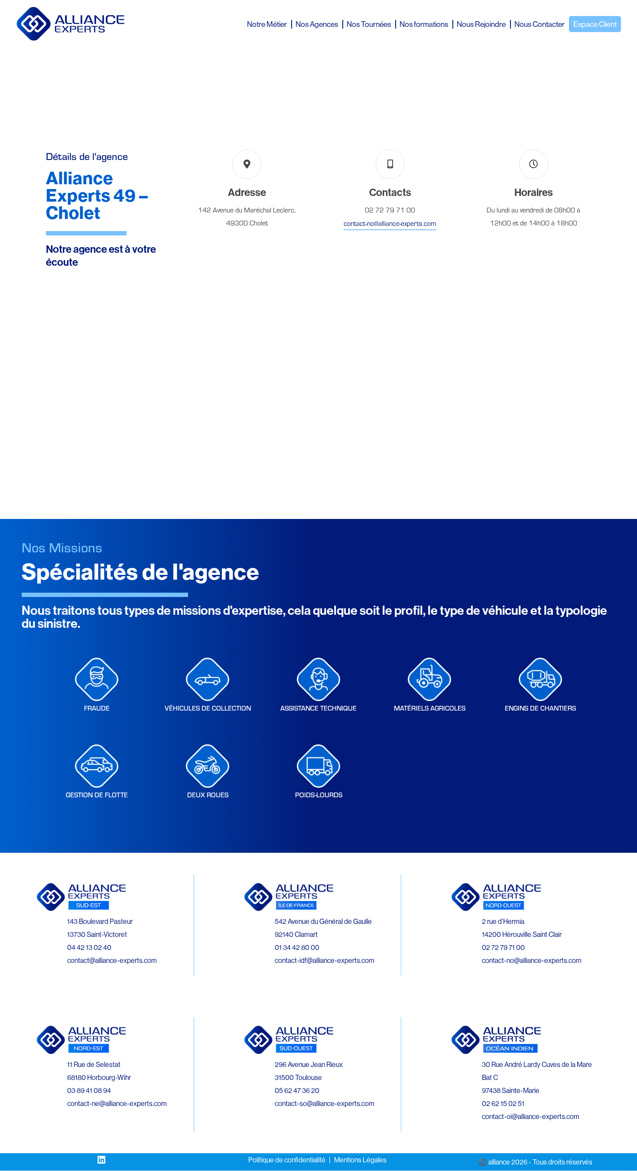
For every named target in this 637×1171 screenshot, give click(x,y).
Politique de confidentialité (286, 1159)
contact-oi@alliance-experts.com (530, 1116)
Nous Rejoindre (481, 24)
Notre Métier (267, 24)
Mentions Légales (360, 1159)
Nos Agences (317, 24)
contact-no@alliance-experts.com (390, 223)
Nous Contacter (539, 24)
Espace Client (595, 24)
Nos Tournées (369, 24)
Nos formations (424, 24)
